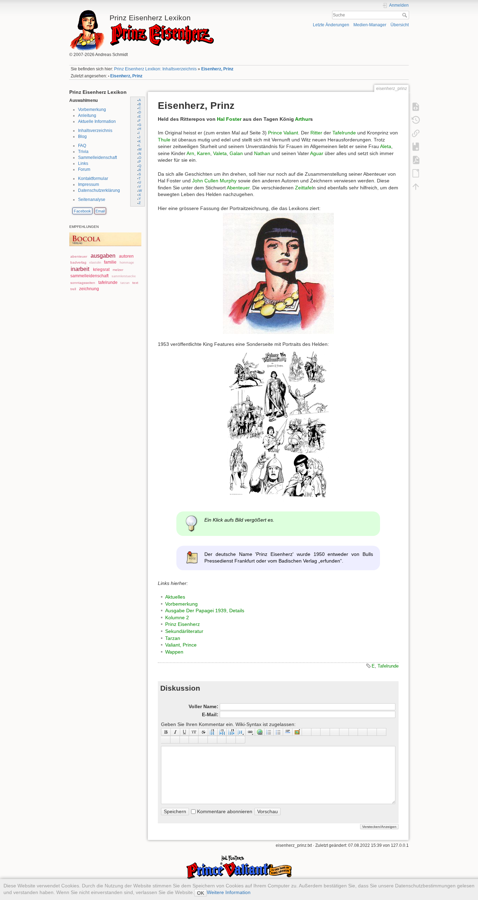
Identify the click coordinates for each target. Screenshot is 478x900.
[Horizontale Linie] (288, 732)
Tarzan (172, 638)
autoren (126, 256)
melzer (118, 270)
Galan (236, 153)
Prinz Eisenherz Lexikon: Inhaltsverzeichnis (155, 69)
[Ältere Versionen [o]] (416, 119)
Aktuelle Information (97, 121)
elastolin (95, 262)
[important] (203, 740)
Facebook (82, 211)
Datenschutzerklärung (99, 190)
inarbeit (80, 269)
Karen (203, 153)
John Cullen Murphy (214, 180)
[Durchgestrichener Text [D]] (203, 732)
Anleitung (87, 115)
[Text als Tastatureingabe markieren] (344, 732)
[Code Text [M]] (194, 732)
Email (100, 211)
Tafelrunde (344, 132)
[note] (184, 740)
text (135, 283)
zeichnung (89, 288)
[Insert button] (325, 732)
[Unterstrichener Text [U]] (185, 732)
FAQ (82, 145)
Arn (190, 153)
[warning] (212, 740)
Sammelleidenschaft (97, 157)
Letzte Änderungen (331, 24)
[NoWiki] (222, 740)
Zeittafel (304, 187)
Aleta (385, 146)
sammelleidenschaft (89, 275)
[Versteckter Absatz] (334, 732)
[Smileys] (306, 732)
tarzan (124, 283)
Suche (405, 15)
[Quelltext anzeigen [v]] (416, 106)
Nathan (262, 153)
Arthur (302, 119)
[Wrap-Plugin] (165, 740)
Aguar (316, 153)
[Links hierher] (416, 133)
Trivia (83, 151)
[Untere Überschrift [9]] (222, 732)
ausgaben (103, 256)
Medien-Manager (369, 24)
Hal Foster (229, 119)
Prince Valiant (283, 132)
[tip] (193, 740)
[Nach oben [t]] (416, 186)
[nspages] (362, 732)
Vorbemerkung (92, 109)
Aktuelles (175, 597)
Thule (164, 139)
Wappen (174, 652)
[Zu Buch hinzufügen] (416, 146)
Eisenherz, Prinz (217, 69)
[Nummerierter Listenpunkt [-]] (269, 732)
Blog (82, 136)
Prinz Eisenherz (182, 624)
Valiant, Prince (181, 645)
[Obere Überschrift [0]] (231, 732)
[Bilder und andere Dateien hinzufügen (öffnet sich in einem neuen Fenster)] (297, 732)
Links (83, 163)
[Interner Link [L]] (250, 732)
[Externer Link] (260, 732)
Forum (84, 169)
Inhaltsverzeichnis (95, 130)
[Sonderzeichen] (316, 732)
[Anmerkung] (353, 732)
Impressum (88, 184)
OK (200, 893)
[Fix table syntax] (372, 732)
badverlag (78, 262)
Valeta (220, 153)
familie (110, 262)
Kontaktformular (93, 178)
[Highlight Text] (175, 740)
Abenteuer (238, 187)
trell (73, 289)
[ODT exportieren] (416, 173)
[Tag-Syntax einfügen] (381, 732)
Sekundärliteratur (184, 631)
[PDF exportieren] (416, 159)
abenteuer (78, 256)
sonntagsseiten (82, 283)
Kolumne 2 (177, 617)
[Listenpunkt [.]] (278, 732)
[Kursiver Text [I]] (175, 732)
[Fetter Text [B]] (166, 732)
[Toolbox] (240, 740)
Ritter (316, 132)
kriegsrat (101, 269)
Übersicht (400, 24)
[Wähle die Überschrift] (241, 732)
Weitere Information (229, 892)
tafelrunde (108, 282)
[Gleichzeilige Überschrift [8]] (213, 732)
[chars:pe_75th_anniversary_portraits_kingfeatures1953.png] (278, 425)
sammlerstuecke (124, 276)
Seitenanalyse (91, 199)
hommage (127, 262)
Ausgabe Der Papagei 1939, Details (204, 610)
